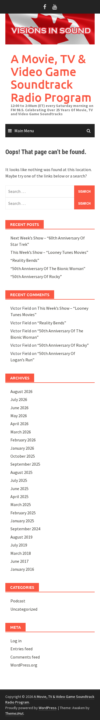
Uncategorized (23, 609)
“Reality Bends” (24, 260)
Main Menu (24, 130)
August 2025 (21, 472)
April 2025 (19, 496)
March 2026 (20, 432)
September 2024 (25, 528)
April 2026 (19, 423)
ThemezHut (14, 713)
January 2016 (22, 569)
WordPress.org (23, 665)
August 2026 (21, 391)
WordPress (48, 707)
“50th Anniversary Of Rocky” (36, 276)
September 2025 (25, 464)
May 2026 (18, 415)
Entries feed (21, 648)
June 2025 (19, 488)
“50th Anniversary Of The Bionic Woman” (47, 268)
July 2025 (18, 480)
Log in (16, 640)
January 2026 (22, 448)
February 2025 (23, 512)
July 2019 (18, 545)
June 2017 (19, 561)
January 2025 (22, 520)
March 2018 (20, 553)
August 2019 (21, 537)
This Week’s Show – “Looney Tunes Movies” (49, 252)
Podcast (17, 600)
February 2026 (23, 439)
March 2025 (20, 504)
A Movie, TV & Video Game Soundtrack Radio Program (51, 78)
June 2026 (19, 407)
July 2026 (18, 399)
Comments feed (25, 657)
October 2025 (22, 456)
